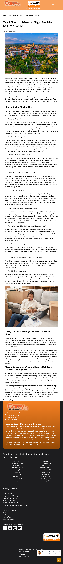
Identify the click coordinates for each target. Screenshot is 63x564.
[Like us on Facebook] (5, 530)
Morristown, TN (17, 479)
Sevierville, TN (45, 477)
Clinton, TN (17, 470)
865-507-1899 (12, 420)
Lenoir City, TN (46, 470)
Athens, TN (45, 474)
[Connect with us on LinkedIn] (20, 530)
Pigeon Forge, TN (17, 463)
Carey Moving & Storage (15, 374)
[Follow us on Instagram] (15, 530)
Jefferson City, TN (17, 468)
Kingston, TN (17, 481)
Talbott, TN (46, 466)
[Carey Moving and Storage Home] (12, 3)
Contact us (41, 392)
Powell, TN (17, 474)
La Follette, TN (46, 463)
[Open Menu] (53, 3)
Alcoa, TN (17, 472)
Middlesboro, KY (45, 468)
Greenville (46, 361)
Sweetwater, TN (46, 461)
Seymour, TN (17, 477)
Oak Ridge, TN (46, 479)
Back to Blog (9, 400)
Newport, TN (17, 466)
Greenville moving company (39, 338)
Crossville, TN (45, 472)
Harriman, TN (46, 481)
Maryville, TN (17, 461)
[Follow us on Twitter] (10, 530)
